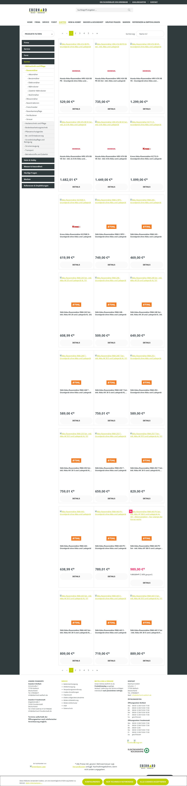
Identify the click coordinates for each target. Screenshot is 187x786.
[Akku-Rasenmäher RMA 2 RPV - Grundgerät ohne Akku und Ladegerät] (111, 209)
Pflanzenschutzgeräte (34, 131)
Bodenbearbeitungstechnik (36, 127)
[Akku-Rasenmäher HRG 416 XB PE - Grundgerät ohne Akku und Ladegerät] (76, 53)
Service (27, 49)
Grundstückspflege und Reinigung (34, 141)
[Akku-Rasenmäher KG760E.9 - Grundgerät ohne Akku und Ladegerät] (76, 209)
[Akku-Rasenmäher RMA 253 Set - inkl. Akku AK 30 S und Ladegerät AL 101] (76, 443)
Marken (27, 179)
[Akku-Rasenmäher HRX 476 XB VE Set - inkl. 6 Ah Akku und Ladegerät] (111, 131)
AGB (65, 706)
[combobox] (100, 10)
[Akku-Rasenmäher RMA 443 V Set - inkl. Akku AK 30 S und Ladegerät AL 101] (146, 605)
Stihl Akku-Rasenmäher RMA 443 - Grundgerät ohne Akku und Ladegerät (75, 547)
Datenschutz (68, 708)
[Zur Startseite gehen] (38, 9)
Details (76, 109)
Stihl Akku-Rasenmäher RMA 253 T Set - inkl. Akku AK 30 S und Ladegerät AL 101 (146, 469)
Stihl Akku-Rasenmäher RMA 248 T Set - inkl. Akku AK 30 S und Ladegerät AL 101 (111, 391)
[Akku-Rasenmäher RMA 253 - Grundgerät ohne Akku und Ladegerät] (146, 365)
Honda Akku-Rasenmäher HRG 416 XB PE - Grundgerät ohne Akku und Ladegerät (76, 80)
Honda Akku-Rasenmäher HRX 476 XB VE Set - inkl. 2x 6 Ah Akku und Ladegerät (76, 158)
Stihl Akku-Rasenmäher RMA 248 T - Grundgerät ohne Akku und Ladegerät (75, 391)
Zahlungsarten (139, 2)
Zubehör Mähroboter (37, 91)
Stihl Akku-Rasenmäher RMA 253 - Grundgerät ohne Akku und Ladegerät (145, 391)
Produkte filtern (33, 34)
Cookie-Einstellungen (71, 692)
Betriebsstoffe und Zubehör (36, 154)
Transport (29, 150)
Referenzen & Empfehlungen (36, 185)
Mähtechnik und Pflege (35, 66)
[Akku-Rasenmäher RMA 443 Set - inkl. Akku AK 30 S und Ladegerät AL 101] (76, 605)
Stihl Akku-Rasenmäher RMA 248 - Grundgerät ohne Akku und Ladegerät (110, 313)
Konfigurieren (92, 782)
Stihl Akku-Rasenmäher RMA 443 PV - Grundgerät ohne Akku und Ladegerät (110, 547)
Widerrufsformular (70, 703)
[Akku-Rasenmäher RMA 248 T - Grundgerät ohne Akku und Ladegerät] (76, 365)
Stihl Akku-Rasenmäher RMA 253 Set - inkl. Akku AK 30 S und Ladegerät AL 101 (75, 469)
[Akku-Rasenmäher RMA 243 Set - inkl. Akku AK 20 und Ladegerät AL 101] (76, 287)
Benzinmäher (34, 78)
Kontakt (154, 2)
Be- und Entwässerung (34, 136)
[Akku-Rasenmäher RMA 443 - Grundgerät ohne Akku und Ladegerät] (76, 521)
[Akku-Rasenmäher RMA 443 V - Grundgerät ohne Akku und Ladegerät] (111, 605)
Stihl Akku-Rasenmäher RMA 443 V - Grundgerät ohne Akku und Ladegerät (110, 631)
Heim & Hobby (30, 160)
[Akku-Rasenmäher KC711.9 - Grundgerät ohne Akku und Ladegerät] (146, 131)
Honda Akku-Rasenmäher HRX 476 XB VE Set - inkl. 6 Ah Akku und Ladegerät (111, 158)
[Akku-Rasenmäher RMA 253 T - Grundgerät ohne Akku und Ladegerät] (111, 443)
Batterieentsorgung (70, 684)
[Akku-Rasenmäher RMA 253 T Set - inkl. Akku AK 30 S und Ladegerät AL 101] (146, 443)
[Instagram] (138, 741)
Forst (26, 55)
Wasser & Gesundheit (33, 166)
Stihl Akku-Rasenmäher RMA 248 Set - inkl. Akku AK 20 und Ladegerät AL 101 (146, 313)
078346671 (135, 693)
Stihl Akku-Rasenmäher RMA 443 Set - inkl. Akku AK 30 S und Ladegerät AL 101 (75, 631)
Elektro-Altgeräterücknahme (73, 698)
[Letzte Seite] (97, 33)
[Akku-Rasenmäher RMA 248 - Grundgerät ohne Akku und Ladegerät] (111, 287)
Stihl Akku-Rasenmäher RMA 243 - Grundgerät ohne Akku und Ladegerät (145, 235)
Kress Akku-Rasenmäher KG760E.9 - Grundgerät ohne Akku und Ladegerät (75, 235)
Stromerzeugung (32, 146)
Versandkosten (79, 766)
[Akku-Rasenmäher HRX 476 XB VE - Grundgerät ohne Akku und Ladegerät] (146, 53)
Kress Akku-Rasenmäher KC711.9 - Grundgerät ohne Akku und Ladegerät (145, 158)
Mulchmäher (34, 95)
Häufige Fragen (30, 173)
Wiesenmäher (32, 99)
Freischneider (32, 107)
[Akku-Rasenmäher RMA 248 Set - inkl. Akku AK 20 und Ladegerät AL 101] (146, 287)
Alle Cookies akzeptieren (153, 782)
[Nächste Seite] (93, 33)
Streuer (29, 119)
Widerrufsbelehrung (70, 700)
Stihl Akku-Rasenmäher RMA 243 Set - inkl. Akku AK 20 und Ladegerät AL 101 (76, 313)
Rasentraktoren (32, 103)
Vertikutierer (31, 115)
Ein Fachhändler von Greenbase (114, 2)
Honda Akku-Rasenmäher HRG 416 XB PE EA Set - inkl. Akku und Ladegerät (111, 80)
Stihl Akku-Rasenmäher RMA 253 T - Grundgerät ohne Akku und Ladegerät (110, 469)
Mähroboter (34, 86)
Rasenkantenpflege (34, 111)
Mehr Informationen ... (34, 783)
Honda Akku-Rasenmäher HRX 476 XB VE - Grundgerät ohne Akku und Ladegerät (146, 80)
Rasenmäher (31, 70)
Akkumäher (33, 74)
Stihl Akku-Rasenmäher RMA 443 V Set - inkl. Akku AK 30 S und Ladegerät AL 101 (146, 631)
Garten (27, 62)
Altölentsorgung (69, 687)
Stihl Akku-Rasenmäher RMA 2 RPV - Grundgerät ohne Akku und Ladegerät (110, 235)
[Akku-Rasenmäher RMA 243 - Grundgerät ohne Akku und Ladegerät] (146, 209)
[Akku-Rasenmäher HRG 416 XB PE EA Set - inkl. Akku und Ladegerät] (111, 53)
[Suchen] (129, 10)
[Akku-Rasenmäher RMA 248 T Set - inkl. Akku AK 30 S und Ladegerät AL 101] (111, 365)
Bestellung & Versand (104, 681)
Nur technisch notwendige (119, 782)
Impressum (67, 695)
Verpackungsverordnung (72, 689)
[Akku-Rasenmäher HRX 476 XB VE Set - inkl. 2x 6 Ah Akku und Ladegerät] (76, 131)
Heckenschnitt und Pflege (35, 123)
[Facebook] (131, 741)
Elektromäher (34, 82)
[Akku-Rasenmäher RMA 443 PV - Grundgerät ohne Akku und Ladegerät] (111, 521)
